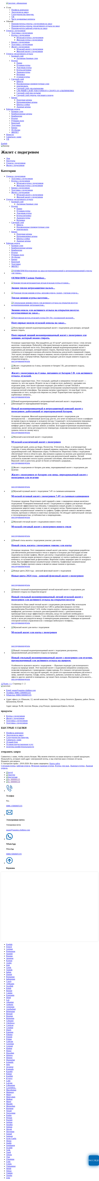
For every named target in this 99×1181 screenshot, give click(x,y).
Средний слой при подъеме (28, 93)
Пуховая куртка (23, 65)
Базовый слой (17, 56)
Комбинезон (16, 116)
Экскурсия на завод (20, 12)
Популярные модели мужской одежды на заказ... (38, 322)
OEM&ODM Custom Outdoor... (28, 278)
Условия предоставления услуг (19, 744)
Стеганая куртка (8, 766)
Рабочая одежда (13, 109)
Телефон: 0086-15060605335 (18, 693)
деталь (27, 361)
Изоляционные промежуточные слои (32, 84)
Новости (10, 134)
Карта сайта (55, 763)
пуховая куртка (23, 77)
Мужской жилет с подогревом (29, 49)
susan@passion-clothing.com (18, 830)
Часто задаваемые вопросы (23, 19)
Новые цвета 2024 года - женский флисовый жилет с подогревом (47, 575)
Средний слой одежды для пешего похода (34, 95)
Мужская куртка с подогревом (29, 37)
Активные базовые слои (27, 58)
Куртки (14, 61)
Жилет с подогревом (20, 47)
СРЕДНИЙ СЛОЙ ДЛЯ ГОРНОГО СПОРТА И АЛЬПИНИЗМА (45, 91)
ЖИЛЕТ (15, 132)
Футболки (15, 130)
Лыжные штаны (23, 107)
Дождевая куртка (24, 67)
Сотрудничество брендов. (22, 14)
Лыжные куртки (77, 766)
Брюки (14, 98)
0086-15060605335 (14, 806)
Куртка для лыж (62, 766)
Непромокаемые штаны (26, 102)
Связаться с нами (13, 137)
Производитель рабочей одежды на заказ (29, 28)
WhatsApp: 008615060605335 (18, 695)
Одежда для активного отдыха (19, 54)
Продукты (10, 161)
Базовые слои (17, 111)
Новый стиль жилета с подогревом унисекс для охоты (41, 545)
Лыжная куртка (23, 72)
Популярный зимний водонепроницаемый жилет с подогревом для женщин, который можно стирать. (48, 336)
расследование (17, 361)
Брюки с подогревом (20, 42)
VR (12, 17)
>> (11, 684)
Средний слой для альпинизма (29, 88)
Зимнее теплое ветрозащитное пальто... (33, 288)
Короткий (15, 123)
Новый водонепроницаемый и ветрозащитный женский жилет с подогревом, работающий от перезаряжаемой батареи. (47, 410)
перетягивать (22, 86)
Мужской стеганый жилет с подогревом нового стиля (41, 526)
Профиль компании (20, 10)
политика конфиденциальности (20, 747)
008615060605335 (14, 854)
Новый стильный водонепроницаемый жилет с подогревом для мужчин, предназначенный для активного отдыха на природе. (52, 659)
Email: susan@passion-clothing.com (21, 690)
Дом (8, 158)
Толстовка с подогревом (22, 33)
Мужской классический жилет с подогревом (36, 442)
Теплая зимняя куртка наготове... (30, 297)
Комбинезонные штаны (21, 114)
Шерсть (19, 81)
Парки (19, 63)
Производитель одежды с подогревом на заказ (31, 24)
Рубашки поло (17, 121)
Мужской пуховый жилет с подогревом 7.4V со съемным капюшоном (50, 496)
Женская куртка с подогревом (29, 40)
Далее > (6, 684)
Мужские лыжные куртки (42, 766)
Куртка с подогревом (20, 35)
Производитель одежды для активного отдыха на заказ (35, 26)
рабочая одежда (23, 766)
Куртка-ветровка (23, 70)
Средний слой (17, 79)
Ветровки (20, 74)
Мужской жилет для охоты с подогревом (34, 632)
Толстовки (16, 125)
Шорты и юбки (23, 104)
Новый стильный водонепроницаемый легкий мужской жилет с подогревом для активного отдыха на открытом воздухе (47, 598)
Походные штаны (24, 100)
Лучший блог (12, 742)
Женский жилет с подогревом (29, 51)
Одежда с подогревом (15, 31)
